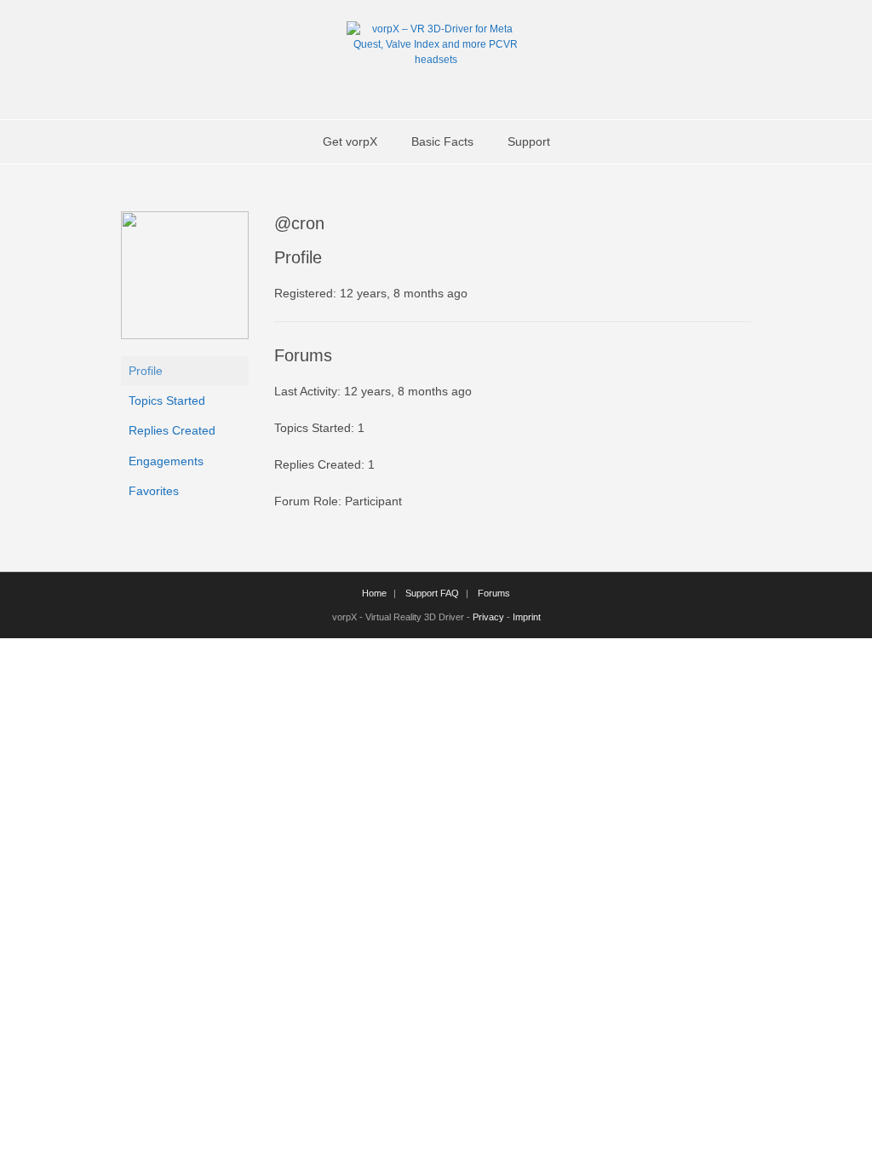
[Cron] (185, 335)
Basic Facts (442, 141)
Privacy (488, 617)
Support (529, 141)
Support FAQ (432, 593)
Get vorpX (350, 141)
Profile (146, 370)
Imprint (527, 617)
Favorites (154, 491)
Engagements (166, 461)
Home (374, 593)
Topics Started (167, 400)
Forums (494, 593)
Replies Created (172, 430)
